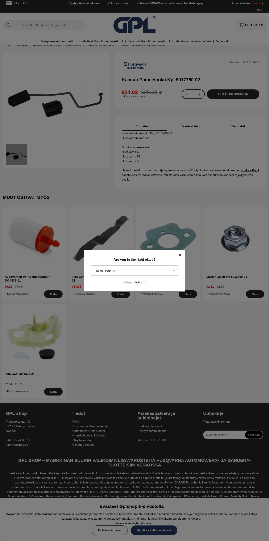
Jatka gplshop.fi (134, 282)
